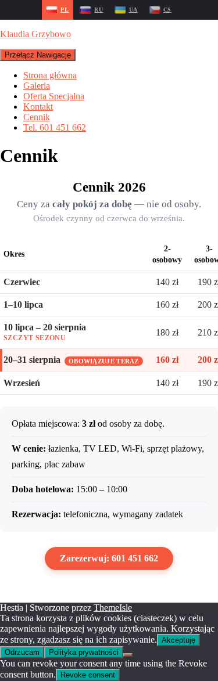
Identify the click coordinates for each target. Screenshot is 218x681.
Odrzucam (22, 652)
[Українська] (126, 10)
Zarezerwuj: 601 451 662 (109, 558)
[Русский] (92, 10)
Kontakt (38, 106)
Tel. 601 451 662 (54, 127)
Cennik (36, 117)
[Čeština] (160, 10)
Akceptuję (178, 640)
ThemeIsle (113, 607)
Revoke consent (87, 675)
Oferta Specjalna (53, 96)
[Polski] (57, 10)
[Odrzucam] (128, 655)
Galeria (36, 86)
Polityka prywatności (84, 652)
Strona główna (50, 75)
